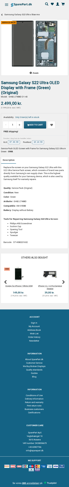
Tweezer (14, 235)
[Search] (46, 4)
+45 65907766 (34, 447)
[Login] (57, 4)
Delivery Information (34, 399)
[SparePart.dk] (24, 4)
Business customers (34, 409)
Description (8, 160)
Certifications (34, 412)
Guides (34, 373)
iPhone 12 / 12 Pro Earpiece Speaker (50, 287)
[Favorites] (52, 4)
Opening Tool (16, 229)
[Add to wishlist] (51, 125)
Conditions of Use (34, 395)
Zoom (36, 73)
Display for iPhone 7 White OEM (19, 286)
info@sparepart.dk (34, 450)
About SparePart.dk (34, 359)
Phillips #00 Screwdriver (21, 223)
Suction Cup (15, 226)
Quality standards (34, 370)
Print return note (34, 405)
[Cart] (63, 4)
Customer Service (34, 363)
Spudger (14, 232)
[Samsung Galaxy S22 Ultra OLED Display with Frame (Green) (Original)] (34, 44)
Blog (34, 376)
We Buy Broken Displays (34, 366)
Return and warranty (34, 402)
